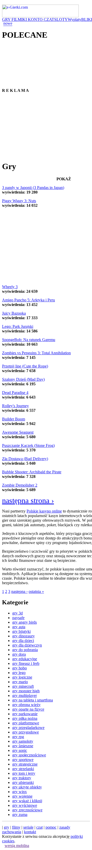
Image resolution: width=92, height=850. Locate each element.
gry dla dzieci (23, 640)
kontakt (30, 832)
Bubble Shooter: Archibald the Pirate (31, 472)
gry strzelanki (23, 769)
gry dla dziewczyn (27, 645)
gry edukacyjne (24, 659)
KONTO (36, 19)
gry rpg (18, 737)
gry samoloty (22, 741)
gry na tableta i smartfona (32, 700)
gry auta (18, 627)
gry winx (19, 791)
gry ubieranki (23, 782)
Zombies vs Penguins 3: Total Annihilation (36, 353)
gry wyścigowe (24, 805)
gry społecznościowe (29, 755)
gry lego (19, 672)
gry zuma (19, 814)
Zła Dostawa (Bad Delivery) (25, 459)
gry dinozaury (23, 636)
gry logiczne (22, 677)
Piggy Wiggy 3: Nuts (19, 201)
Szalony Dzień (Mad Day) (23, 379)
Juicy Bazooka (14, 313)
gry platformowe (25, 723)
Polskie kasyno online (44, 511)
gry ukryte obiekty (27, 787)
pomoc (50, 827)
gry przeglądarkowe (28, 727)
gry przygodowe (25, 732)
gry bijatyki (21, 631)
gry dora (19, 654)
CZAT (49, 19)
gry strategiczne (25, 764)
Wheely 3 (10, 287)
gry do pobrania (25, 650)
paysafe (18, 617)
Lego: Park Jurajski (17, 326)
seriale (28, 827)
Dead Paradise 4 (15, 392)
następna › (19, 591)
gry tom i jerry (23, 773)
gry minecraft (23, 686)
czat (39, 827)
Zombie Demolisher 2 (19, 485)
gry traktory (21, 778)
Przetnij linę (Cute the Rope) (25, 366)
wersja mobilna (17, 845)
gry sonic (19, 750)
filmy (16, 827)
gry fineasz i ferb (25, 663)
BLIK (86, 19)
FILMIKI (20, 19)
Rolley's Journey (15, 406)
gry (6, 827)
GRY (7, 19)
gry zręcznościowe (27, 810)
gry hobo (19, 668)
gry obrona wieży (26, 704)
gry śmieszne (22, 746)
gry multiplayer (24, 695)
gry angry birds (24, 622)
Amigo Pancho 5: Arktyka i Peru (28, 300)
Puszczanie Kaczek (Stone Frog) (28, 445)
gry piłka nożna (24, 718)
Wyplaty (74, 19)
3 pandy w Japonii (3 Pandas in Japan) (33, 187)
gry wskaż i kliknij (27, 801)
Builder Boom (13, 419)
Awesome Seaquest (17, 432)
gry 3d (17, 613)
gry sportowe (22, 759)
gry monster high (26, 691)
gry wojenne (22, 796)
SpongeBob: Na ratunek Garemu (28, 340)
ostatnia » (36, 591)
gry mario (20, 682)
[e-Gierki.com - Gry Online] (40, 16)
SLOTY (61, 19)
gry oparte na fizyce (28, 709)
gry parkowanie (25, 714)
